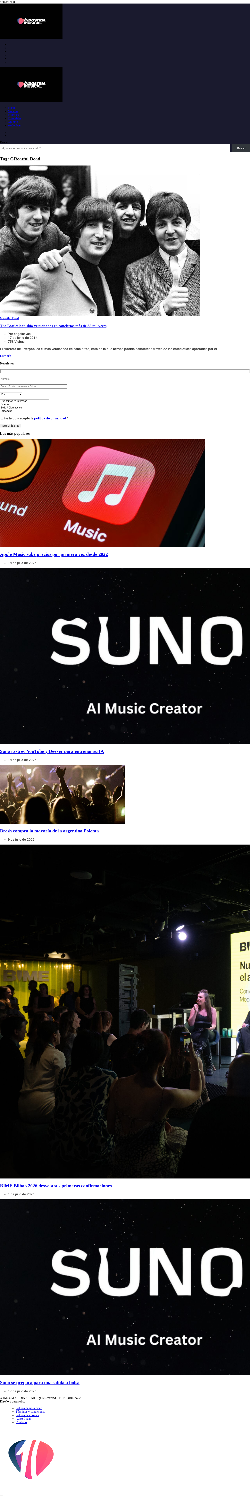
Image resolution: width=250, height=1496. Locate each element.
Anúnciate (14, 125)
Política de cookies (27, 1415)
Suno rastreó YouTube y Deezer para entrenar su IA (52, 751)
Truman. (31, 1401)
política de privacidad (50, 418)
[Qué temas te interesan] (24, 401)
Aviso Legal (23, 1418)
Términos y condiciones (30, 1411)
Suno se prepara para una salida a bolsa (39, 1382)
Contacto (21, 1422)
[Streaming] (24, 411)
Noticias (13, 111)
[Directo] (24, 404)
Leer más (5, 355)
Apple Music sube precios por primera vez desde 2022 (54, 554)
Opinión (13, 121)
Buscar (4, 142)
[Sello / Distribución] (24, 407)
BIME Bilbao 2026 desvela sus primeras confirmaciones (56, 1185)
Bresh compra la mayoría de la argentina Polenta (49, 830)
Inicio (11, 107)
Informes (13, 114)
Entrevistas (14, 118)
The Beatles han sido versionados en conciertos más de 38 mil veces (53, 326)
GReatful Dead (9, 318)
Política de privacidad (29, 1408)
